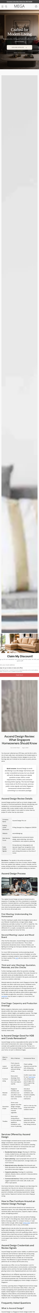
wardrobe (4, 996)
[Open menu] (2, 6)
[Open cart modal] (36, 6)
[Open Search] (6, 6)
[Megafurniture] (19, 6)
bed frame (32, 1077)
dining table (26, 1223)
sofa (16, 958)
